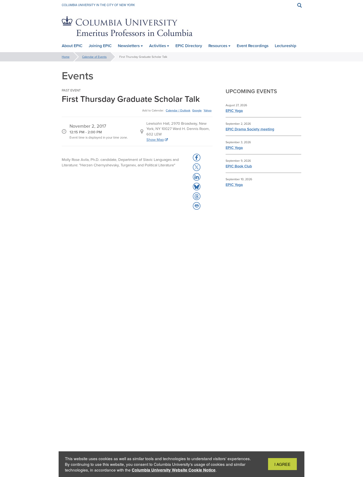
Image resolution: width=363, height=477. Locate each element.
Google (197, 110)
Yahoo (208, 110)
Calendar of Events (94, 57)
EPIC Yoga (234, 110)
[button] (196, 157)
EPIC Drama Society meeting (250, 129)
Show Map (155, 139)
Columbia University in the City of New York (98, 5)
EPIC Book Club (239, 166)
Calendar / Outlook (178, 110)
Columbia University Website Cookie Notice (174, 470)
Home (66, 57)
